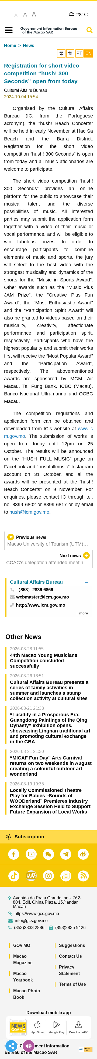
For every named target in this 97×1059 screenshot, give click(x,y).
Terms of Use (72, 984)
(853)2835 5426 (70, 928)
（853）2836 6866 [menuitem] (34, 590)
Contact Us (70, 956)
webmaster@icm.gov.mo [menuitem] (42, 597)
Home (10, 45)
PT (79, 53)
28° (82, 14)
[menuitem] (49, 582)
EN (88, 53)
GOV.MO (21, 945)
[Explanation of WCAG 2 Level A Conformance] (85, 1049)
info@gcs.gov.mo (31, 921)
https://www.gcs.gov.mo (37, 914)
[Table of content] (7, 30)
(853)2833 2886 (29, 928)
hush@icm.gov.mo (29, 512)
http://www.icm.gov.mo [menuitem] (40, 605)
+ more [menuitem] (82, 613)
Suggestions (72, 945)
